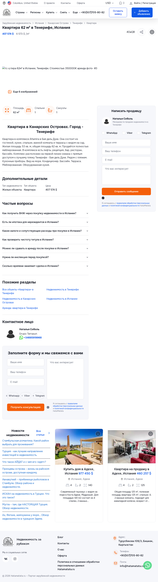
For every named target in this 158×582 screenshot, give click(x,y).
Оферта (81, 3)
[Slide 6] (81, 94)
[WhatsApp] (147, 565)
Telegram (146, 133)
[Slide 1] (62, 94)
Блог (60, 537)
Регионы (35, 12)
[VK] (5, 559)
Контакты (66, 3)
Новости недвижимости (17, 433)
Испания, (76, 479)
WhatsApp (111, 133)
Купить (50, 12)
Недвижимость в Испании (61, 298)
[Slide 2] (66, 94)
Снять (63, 12)
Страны (20, 12)
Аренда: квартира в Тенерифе (20, 308)
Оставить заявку (118, 12)
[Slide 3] (70, 94)
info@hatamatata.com (133, 566)
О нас (61, 549)
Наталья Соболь (29, 329)
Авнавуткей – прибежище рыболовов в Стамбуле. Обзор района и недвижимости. (25, 483)
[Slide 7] (84, 94)
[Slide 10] (96, 94)
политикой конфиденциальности (69, 408)
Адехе (86, 479)
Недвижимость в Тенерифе (62, 289)
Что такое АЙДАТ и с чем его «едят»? (24, 462)
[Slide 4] (73, 94)
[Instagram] (15, 559)
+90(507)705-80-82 (131, 555)
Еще (75, 12)
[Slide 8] (88, 94)
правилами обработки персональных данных (68, 404)
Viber (129, 133)
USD (108, 3)
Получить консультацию (26, 407)
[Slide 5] (77, 94)
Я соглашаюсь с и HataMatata (68, 407)
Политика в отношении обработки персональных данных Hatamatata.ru (79, 565)
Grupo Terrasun (28, 333)
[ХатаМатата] (8, 541)
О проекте (49, 3)
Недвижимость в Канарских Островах (18, 300)
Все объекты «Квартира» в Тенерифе (17, 291)
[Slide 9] (92, 94)
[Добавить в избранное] (152, 32)
